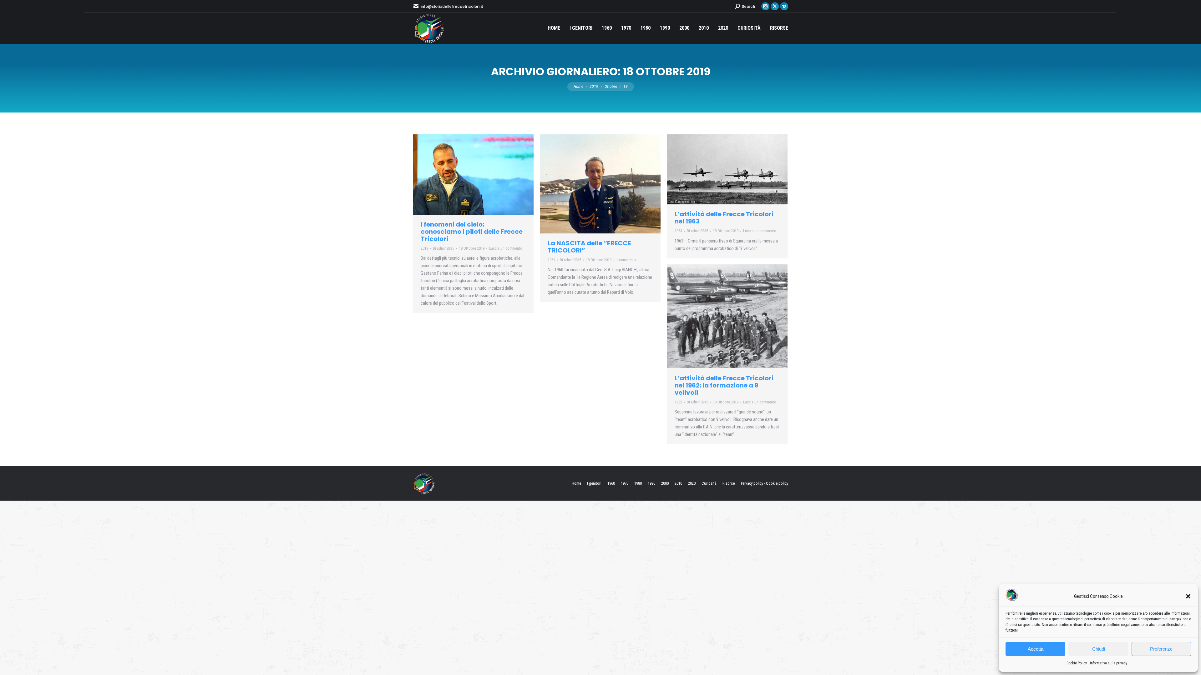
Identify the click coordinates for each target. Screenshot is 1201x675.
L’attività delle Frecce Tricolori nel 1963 (724, 218)
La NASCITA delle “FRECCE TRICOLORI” (589, 247)
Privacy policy (752, 483)
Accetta (1035, 649)
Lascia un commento (505, 248)
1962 (678, 402)
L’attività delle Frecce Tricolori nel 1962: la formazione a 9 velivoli (724, 385)
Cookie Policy (1077, 663)
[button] (1188, 596)
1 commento (626, 260)
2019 (424, 248)
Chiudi (1098, 649)
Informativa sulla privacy (1108, 663)
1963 (678, 230)
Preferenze (1161, 649)
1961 (551, 260)
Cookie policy (777, 483)
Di (443, 248)
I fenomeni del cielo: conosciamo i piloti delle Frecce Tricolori (472, 231)
